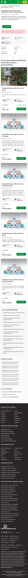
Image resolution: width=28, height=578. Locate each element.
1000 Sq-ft (20, 150)
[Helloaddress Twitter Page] (4, 533)
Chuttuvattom (4, 540)
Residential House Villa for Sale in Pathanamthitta (11, 318)
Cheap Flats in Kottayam (7, 439)
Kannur (2, 422)
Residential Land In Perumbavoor (9, 508)
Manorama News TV (14, 538)
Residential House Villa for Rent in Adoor (13, 89)
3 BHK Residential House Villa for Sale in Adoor (13, 343)
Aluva (15, 450)
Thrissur (16, 416)
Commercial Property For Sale (8, 519)
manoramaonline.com (16, 572)
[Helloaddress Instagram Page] (6, 533)
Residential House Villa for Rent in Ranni (13, 234)
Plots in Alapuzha (5, 435)
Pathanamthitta (4, 7)
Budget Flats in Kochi (6, 429)
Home (2, 6)
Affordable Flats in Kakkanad (8, 433)
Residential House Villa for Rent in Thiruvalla (13, 135)
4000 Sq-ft (20, 101)
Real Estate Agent (5, 512)
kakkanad (16, 452)
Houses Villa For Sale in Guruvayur (9, 506)
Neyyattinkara (4, 459)
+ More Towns (17, 459)
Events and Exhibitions (6, 547)
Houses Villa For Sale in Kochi (8, 487)
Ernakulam (3, 416)
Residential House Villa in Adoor (11, 315)
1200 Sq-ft (20, 246)
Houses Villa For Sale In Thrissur (8, 491)
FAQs (21, 575)
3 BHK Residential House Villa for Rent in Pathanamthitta (13, 348)
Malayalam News (13, 536)
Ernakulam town (18, 448)
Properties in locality (10, 397)
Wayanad (16, 420)
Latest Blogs (11, 545)
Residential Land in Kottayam (8, 489)
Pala (2, 455)
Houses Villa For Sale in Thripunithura (10, 498)
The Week (12, 542)
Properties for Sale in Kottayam (8, 470)
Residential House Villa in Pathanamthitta (14, 313)
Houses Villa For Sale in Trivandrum (9, 485)
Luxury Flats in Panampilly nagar (8, 441)
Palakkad (3, 418)
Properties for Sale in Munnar (8, 478)
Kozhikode (3, 420)
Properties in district (12, 392)
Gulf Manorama (13, 540)
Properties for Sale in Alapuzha (8, 476)
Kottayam (3, 414)
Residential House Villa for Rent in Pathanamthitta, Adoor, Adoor (10, 362)
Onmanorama (4, 538)
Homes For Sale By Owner (7, 493)
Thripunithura (17, 457)
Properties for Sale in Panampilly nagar (10, 472)
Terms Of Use (16, 575)
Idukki (15, 414)
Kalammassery (18, 453)
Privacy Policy (9, 575)
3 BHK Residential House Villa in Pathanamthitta (11, 332)
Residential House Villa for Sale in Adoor (13, 322)
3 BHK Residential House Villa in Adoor (12, 336)
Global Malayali (5, 542)
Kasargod (16, 422)
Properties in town (8, 394)
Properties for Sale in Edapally (8, 474)
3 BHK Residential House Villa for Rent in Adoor (13, 352)
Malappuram (17, 418)
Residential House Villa (13, 6)
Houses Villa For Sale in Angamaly (9, 500)
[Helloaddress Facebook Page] (2, 533)
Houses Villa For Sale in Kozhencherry (10, 513)
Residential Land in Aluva (7, 496)
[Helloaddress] (5, 2)
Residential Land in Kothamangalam (9, 504)
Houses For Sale (5, 502)
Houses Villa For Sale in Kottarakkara (10, 510)
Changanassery (5, 452)
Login (25, 2)
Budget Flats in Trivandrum (7, 431)
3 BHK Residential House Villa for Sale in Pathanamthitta (13, 339)
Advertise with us (5, 549)
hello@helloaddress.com (6, 567)
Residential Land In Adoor (7, 517)
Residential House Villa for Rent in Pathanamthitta (13, 185)
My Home (15, 547)
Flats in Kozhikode (5, 437)
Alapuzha (3, 413)
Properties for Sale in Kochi (7, 466)
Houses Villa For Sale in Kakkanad (9, 494)
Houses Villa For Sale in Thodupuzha (9, 515)
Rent (6, 6)
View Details (21, 109)
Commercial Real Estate (7, 521)
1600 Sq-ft (20, 200)
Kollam (16, 411)
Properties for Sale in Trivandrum (9, 468)
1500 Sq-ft (20, 294)
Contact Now (6, 26)
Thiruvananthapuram (6, 411)
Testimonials (19, 545)
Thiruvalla (3, 457)
